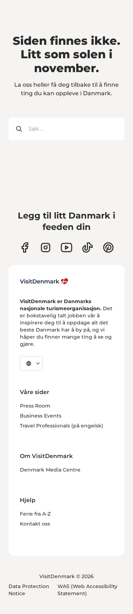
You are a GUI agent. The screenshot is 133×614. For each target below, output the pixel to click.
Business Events (40, 416)
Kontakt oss (35, 524)
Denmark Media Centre (50, 470)
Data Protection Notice (29, 590)
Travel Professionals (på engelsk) (61, 425)
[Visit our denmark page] (24, 247)
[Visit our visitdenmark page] (66, 247)
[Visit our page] (45, 247)
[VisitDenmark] (44, 281)
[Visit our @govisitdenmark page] (87, 247)
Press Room (35, 406)
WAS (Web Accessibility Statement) (87, 590)
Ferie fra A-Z (35, 514)
